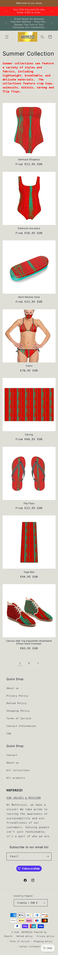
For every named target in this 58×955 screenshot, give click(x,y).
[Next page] (38, 663)
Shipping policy (43, 941)
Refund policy (25, 936)
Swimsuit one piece (29, 228)
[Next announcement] (51, 11)
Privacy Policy (17, 695)
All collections (18, 770)
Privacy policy (45, 936)
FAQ (8, 733)
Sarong (29, 434)
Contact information (31, 946)
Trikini (29, 366)
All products (15, 777)
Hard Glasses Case (29, 297)
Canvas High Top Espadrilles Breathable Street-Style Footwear (29, 642)
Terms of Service (18, 718)
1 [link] (20, 663)
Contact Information (21, 726)
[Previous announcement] (6, 11)
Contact (11, 755)
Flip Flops (29, 503)
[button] (6, 37)
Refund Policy (16, 703)
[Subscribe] (47, 856)
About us (12, 688)
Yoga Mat (29, 572)
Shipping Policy (18, 710)
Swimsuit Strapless (29, 159)
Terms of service (20, 941)
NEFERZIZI (27, 932)
